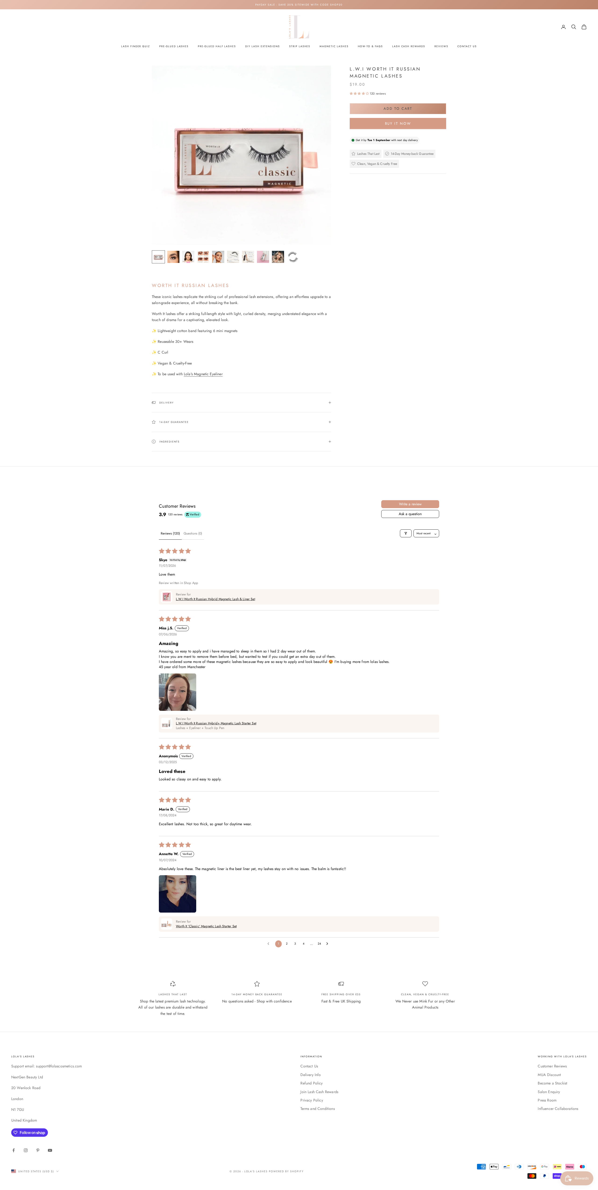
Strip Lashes (299, 46)
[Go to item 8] (263, 256)
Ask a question (410, 514)
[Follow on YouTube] (50, 1150)
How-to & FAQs (370, 46)
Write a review (410, 504)
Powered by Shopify (286, 1171)
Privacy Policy (311, 1100)
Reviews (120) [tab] (170, 533)
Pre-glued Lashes (174, 46)
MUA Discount (549, 1074)
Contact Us (467, 46)
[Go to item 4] (203, 256)
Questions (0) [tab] (193, 533)
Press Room (547, 1100)
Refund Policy (311, 1083)
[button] (360, 93)
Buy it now (398, 123)
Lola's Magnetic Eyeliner (203, 374)
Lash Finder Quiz (135, 46)
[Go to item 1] (158, 256)
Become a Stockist (552, 1083)
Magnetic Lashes (334, 46)
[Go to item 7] (248, 256)
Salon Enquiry (549, 1091)
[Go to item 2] (173, 256)
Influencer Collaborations (558, 1108)
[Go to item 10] (292, 256)
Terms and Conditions (317, 1108)
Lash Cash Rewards (408, 46)
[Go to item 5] (218, 256)
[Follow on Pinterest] (38, 1150)
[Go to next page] (328, 944)
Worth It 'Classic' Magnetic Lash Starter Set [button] (206, 926)
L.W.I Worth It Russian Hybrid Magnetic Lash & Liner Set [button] (215, 599)
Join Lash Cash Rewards (319, 1091)
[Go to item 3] (188, 256)
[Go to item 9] (278, 256)
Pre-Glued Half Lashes (217, 46)
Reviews (441, 46)
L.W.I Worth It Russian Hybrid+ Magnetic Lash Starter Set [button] (216, 723)
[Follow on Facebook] (13, 1150)
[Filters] (406, 533)
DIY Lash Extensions (262, 46)
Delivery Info (310, 1074)
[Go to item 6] (233, 256)
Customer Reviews (552, 1066)
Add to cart (398, 108)
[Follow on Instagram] (25, 1150)
